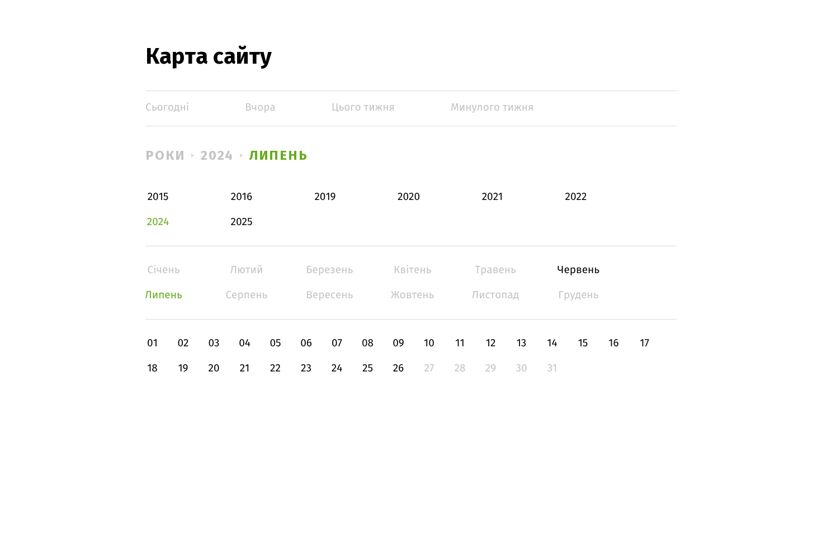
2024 (217, 155)
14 (552, 343)
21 (245, 368)
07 (337, 343)
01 (152, 343)
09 (398, 343)
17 (644, 343)
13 (522, 343)
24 (337, 368)
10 (429, 343)
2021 (492, 196)
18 (152, 368)
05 (275, 343)
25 (367, 368)
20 (213, 368)
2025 (242, 222)
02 (182, 343)
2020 (409, 196)
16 (613, 343)
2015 (158, 196)
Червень (578, 270)
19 (183, 368)
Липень (278, 155)
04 (245, 343)
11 (459, 343)
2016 (241, 196)
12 (491, 343)
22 (275, 368)
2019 (325, 196)
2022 (576, 196)
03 (213, 343)
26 (398, 368)
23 (306, 368)
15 (583, 343)
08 (368, 343)
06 (306, 343)
